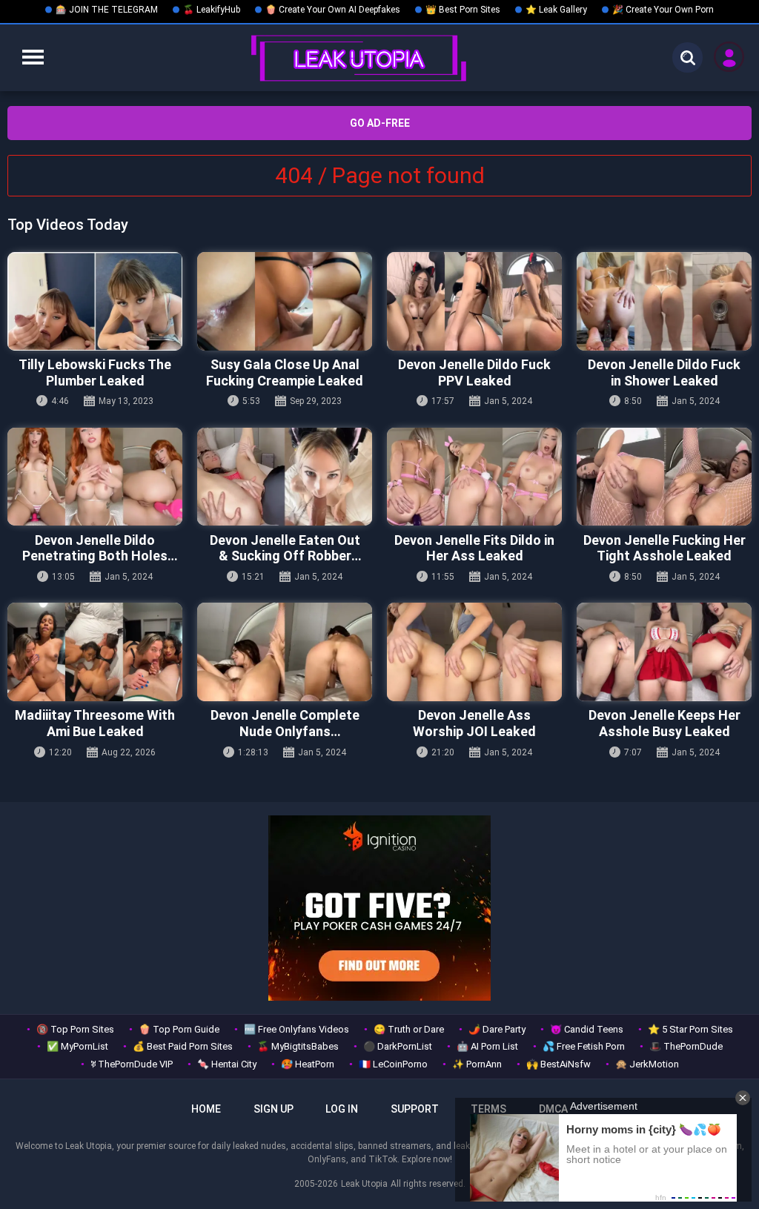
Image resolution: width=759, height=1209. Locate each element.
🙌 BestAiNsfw (558, 1064)
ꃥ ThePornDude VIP (131, 1064)
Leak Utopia (364, 1184)
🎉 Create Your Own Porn (663, 9)
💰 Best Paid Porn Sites (183, 1046)
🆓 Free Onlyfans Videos (296, 1029)
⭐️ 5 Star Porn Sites (690, 1029)
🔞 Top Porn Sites (75, 1029)
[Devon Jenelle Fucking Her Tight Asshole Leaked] (664, 477)
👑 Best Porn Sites (462, 9)
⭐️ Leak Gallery (556, 9)
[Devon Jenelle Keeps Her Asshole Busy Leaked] (664, 652)
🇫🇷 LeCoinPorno (393, 1064)
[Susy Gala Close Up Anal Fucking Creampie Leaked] (284, 301)
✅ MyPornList (77, 1046)
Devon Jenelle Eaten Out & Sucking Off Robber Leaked (285, 548)
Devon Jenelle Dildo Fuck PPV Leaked (474, 372)
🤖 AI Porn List (487, 1046)
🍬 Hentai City (226, 1064)
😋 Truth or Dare (409, 1029)
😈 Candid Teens (586, 1029)
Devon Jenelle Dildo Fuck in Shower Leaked (664, 372)
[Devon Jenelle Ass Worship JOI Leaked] (474, 652)
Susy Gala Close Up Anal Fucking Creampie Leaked (284, 372)
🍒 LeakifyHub (211, 9)
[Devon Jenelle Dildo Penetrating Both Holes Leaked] (94, 477)
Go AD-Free (380, 123)
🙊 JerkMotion (647, 1064)
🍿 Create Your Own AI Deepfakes (332, 9)
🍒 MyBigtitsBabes (298, 1046)
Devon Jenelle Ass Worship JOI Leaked (474, 723)
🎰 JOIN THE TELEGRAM (107, 9)
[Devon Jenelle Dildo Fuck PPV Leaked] (474, 301)
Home (206, 1109)
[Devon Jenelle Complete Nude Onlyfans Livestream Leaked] (284, 652)
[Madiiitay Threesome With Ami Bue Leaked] (94, 652)
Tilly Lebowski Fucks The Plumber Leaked (95, 372)
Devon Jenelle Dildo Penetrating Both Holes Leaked (95, 548)
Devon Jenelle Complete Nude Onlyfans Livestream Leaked (285, 723)
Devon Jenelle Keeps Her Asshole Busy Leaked (664, 723)
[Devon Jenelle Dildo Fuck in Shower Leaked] (664, 301)
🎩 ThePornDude (686, 1046)
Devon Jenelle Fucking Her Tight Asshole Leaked (664, 548)
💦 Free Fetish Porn (584, 1046)
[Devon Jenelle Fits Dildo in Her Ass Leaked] (474, 477)
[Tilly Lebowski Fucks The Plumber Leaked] (94, 301)
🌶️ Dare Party (497, 1029)
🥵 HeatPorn (307, 1064)
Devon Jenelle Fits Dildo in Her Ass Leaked (474, 548)
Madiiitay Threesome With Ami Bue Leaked (95, 723)
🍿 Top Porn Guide (179, 1029)
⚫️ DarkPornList (397, 1046)
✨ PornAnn (477, 1064)
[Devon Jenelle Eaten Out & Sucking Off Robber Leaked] (284, 477)
